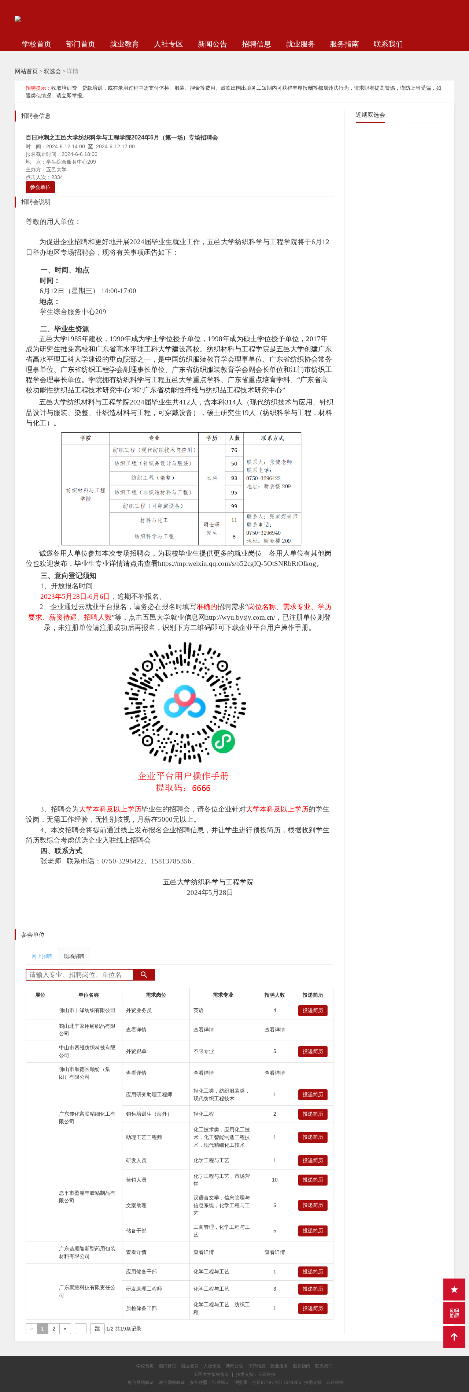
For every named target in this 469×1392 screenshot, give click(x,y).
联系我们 (388, 44)
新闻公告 (212, 44)
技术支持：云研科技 (324, 1382)
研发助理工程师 (144, 1289)
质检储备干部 (141, 1308)
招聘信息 (256, 44)
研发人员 (136, 1160)
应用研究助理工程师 (149, 1094)
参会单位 (40, 187)
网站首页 (26, 71)
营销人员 (136, 1180)
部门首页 (80, 44)
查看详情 (136, 1030)
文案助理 (136, 1205)
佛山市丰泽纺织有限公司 (87, 1010)
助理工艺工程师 (144, 1137)
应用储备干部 (141, 1272)
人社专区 (168, 44)
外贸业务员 (139, 1010)
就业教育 (124, 44)
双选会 (52, 71)
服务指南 (344, 44)
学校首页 (36, 44)
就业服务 (300, 44)
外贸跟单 (136, 1051)
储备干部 (136, 1231)
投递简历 (313, 1010)
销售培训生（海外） (149, 1114)
